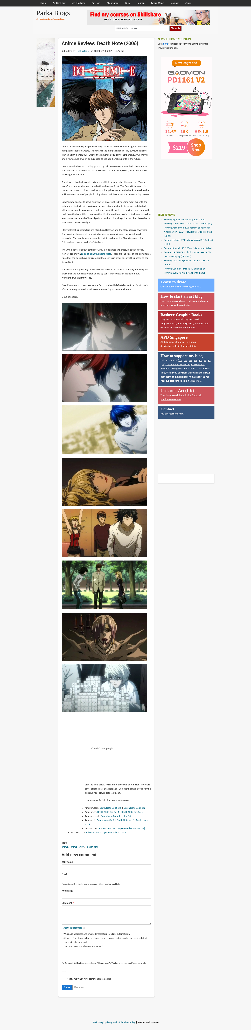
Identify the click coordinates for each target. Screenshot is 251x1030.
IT (205, 360)
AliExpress (166, 369)
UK (190, 360)
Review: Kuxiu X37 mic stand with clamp (184, 273)
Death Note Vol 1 (105, 820)
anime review (77, 847)
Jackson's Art (197, 364)
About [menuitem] (188, 3)
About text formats (73, 928)
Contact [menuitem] (175, 3)
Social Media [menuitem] (157, 3)
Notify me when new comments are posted (89, 979)
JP (163, 364)
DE (195, 360)
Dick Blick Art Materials (178, 364)
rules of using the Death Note (96, 254)
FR (200, 360)
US (180, 360)
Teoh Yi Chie (82, 51)
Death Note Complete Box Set (116, 816)
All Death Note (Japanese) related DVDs (106, 832)
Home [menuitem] (43, 3)
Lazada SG (193, 369)
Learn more (195, 381)
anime (65, 847)
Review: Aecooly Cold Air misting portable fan (187, 228)
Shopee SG (177, 369)
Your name (67, 862)
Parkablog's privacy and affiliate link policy (114, 1022)
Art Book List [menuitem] (59, 3)
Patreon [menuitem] (140, 3)
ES (209, 360)
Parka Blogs (53, 13)
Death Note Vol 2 (125, 820)
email (166, 328)
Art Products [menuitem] (78, 3)
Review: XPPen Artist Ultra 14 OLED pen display (188, 224)
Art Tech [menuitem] (96, 3)
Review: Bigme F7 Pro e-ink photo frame (184, 219)
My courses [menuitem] (112, 3)
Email (64, 874)
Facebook (178, 328)
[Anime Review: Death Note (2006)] (104, 99)
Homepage (67, 891)
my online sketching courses (185, 287)
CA (185, 360)
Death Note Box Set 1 (110, 808)
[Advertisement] (183, 183)
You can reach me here (172, 414)
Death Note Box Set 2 (134, 808)
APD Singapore (168, 342)
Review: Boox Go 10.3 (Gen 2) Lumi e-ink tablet (188, 248)
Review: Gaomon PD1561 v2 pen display (184, 269)
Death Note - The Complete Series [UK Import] (121, 828)
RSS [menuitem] (127, 3)
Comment (67, 903)
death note (92, 847)
